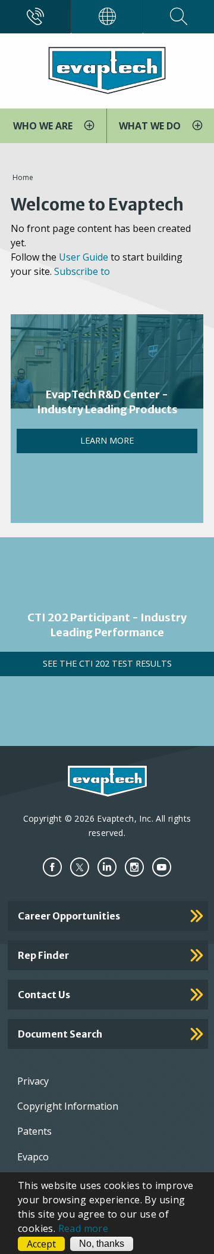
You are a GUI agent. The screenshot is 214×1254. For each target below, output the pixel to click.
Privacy (33, 1081)
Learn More (107, 440)
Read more (83, 1228)
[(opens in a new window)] (52, 867)
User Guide (83, 257)
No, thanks (101, 1243)
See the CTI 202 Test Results (107, 663)
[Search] (178, 16)
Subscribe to (82, 271)
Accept (41, 1243)
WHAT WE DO (151, 125)
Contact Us (44, 995)
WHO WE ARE (44, 125)
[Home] (107, 69)
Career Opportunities (69, 916)
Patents (34, 1131)
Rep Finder (43, 955)
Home (22, 177)
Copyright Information (67, 1106)
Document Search (60, 1034)
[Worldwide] (106, 16)
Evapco (33, 1156)
